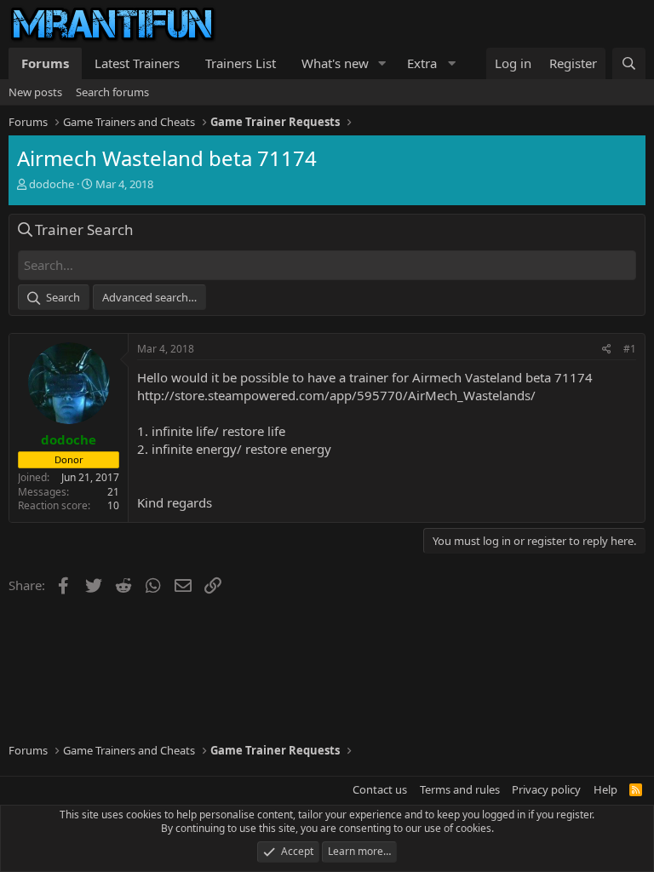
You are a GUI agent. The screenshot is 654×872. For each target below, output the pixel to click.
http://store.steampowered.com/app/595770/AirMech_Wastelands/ (336, 395)
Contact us (380, 789)
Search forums (112, 92)
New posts (35, 92)
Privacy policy (546, 789)
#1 (629, 348)
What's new (335, 63)
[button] (382, 63)
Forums (45, 63)
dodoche (51, 184)
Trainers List (240, 63)
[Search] (628, 63)
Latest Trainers (137, 63)
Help (605, 789)
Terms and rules (460, 789)
